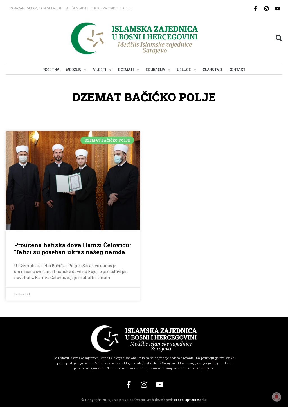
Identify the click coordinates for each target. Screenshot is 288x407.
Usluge (184, 69)
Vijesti (99, 69)
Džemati (126, 69)
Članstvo (212, 69)
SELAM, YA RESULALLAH (44, 8)
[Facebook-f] (255, 8)
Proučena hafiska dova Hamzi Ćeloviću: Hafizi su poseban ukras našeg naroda (72, 248)
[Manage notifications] (276, 396)
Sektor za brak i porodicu (111, 8)
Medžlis (73, 69)
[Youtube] (277, 8)
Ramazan (17, 8)
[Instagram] (266, 8)
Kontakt (237, 69)
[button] (279, 38)
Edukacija (155, 69)
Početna (50, 69)
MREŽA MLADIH (76, 8)
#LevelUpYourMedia (190, 400)
